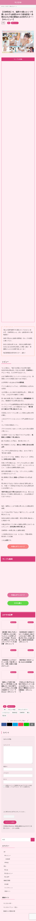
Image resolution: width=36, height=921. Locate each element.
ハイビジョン (6, 712)
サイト (5, 779)
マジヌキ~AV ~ (7, 903)
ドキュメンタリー (23, 709)
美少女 (4, 715)
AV (8, 23)
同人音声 (6, 877)
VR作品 (6, 862)
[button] (4, 724)
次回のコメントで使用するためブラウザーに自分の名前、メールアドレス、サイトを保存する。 (19, 786)
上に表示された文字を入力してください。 (14, 811)
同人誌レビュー (8, 873)
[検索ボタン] (33, 2)
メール (5, 773)
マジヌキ (18, 2)
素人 (28, 712)
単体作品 (14, 712)
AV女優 (6, 884)
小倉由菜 (7, 859)
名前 (5, 766)
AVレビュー (15, 23)
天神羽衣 (22, 712)
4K (5, 709)
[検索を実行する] (33, 839)
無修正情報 (7, 880)
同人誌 (6, 869)
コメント (6, 745)
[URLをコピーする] (32, 724)
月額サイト (7, 891)
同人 (5, 866)
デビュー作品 (11, 709)
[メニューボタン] (2, 2)
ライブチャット (8, 887)
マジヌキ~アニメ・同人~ (10, 907)
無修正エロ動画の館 (9, 911)
